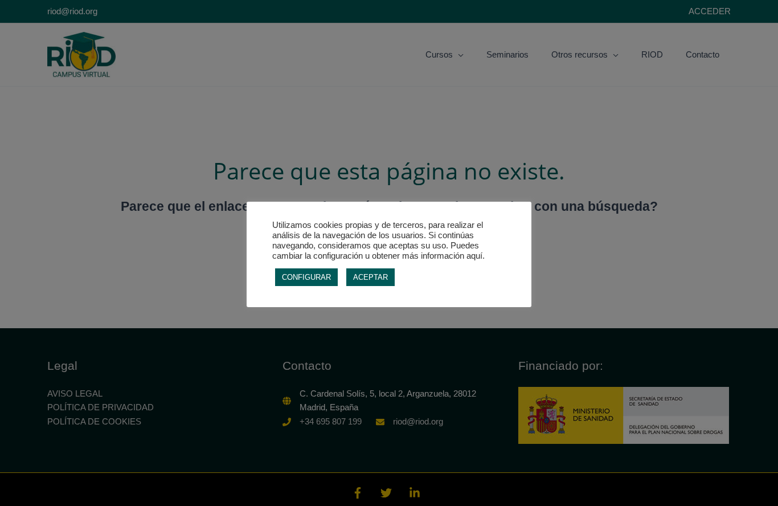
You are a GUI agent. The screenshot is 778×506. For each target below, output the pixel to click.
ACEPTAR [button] (370, 277)
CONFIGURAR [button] (306, 277)
